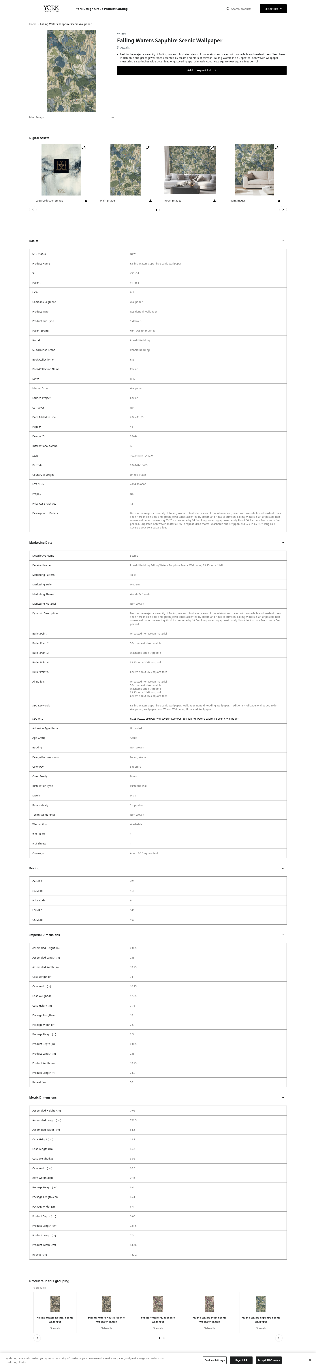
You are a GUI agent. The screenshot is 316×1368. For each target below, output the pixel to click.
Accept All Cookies (269, 1360)
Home (32, 24)
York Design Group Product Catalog (102, 9)
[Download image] (113, 117)
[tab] (156, 210)
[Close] (310, 1360)
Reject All (241, 1360)
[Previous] (33, 209)
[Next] (283, 209)
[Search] (228, 9)
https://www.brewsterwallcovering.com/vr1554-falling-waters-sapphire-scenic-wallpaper (184, 718)
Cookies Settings (215, 1360)
